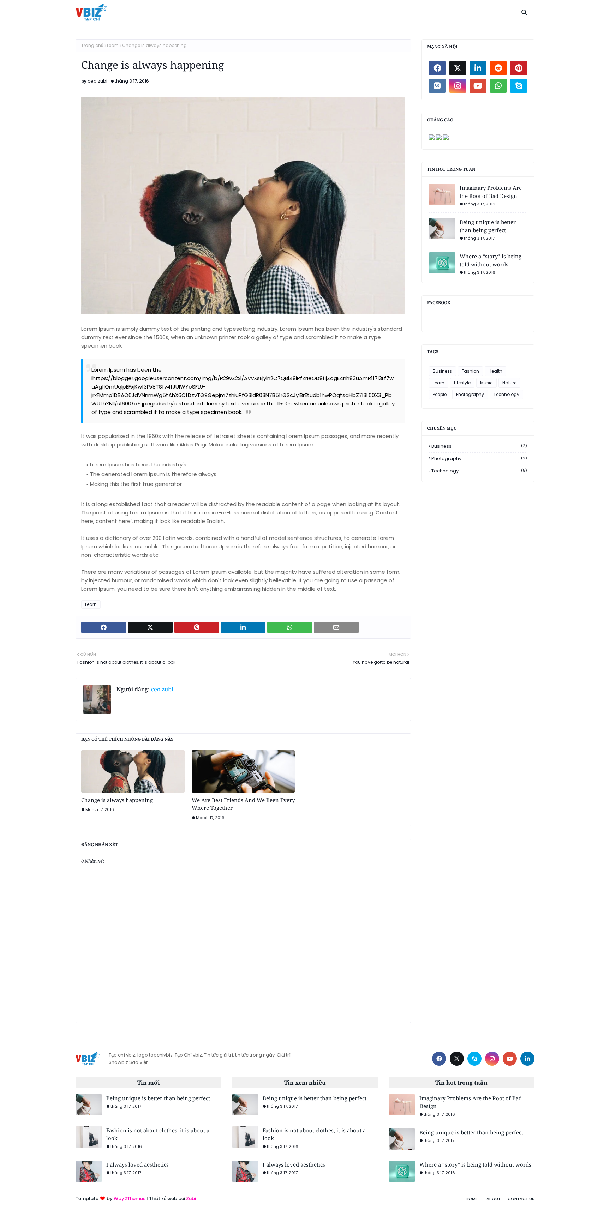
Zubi (191, 1198)
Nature (509, 383)
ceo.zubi (97, 81)
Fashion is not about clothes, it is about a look (157, 1134)
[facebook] (437, 68)
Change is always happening (117, 799)
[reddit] (498, 68)
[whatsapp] (498, 86)
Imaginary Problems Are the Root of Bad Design (491, 191)
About (493, 1199)
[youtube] (478, 86)
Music (486, 383)
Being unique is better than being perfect (488, 226)
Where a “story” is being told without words (490, 260)
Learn (113, 45)
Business (442, 371)
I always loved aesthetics (137, 1164)
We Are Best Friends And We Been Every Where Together (243, 804)
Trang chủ (92, 45)
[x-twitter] (457, 68)
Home (472, 1199)
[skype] (518, 86)
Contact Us (521, 1199)
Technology (506, 394)
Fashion (470, 371)
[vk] (437, 86)
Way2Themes (129, 1198)
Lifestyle (462, 383)
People (440, 394)
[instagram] (457, 86)
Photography (470, 394)
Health (495, 371)
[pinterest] (518, 68)
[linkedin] (478, 68)
